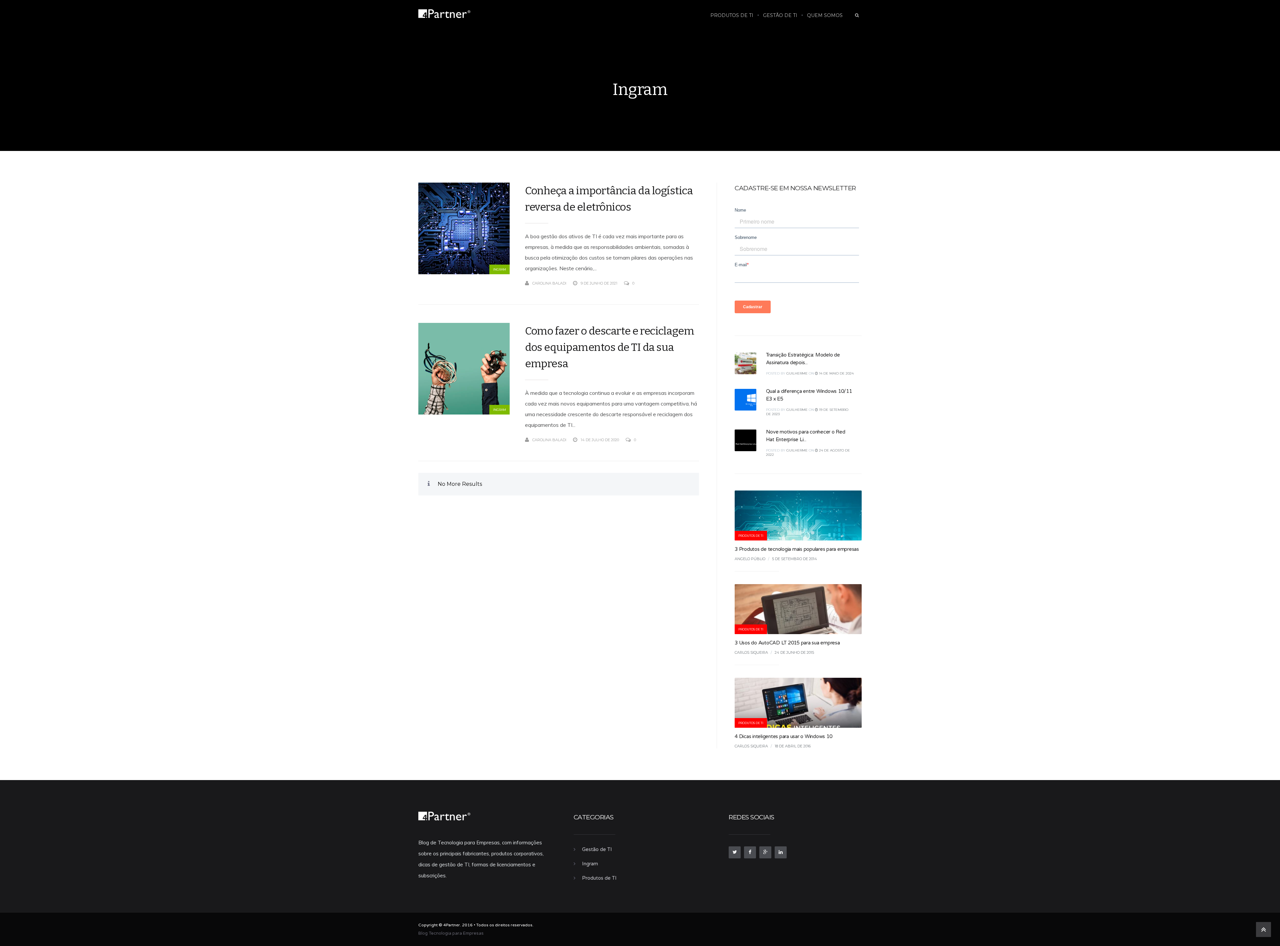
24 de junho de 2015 (794, 652)
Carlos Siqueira (751, 652)
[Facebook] (750, 852)
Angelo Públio (750, 558)
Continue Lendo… (681, 283)
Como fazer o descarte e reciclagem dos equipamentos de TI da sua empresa (609, 347)
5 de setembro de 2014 (794, 558)
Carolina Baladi (549, 283)
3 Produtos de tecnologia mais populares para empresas (797, 549)
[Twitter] (735, 852)
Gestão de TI (780, 15)
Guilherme (797, 373)
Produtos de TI (731, 15)
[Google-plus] (765, 852)
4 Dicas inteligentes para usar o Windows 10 (783, 736)
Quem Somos (825, 15)
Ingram (499, 269)
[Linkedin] (781, 852)
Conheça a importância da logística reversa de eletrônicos (609, 198)
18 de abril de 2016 (793, 746)
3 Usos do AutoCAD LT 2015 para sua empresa (787, 643)
